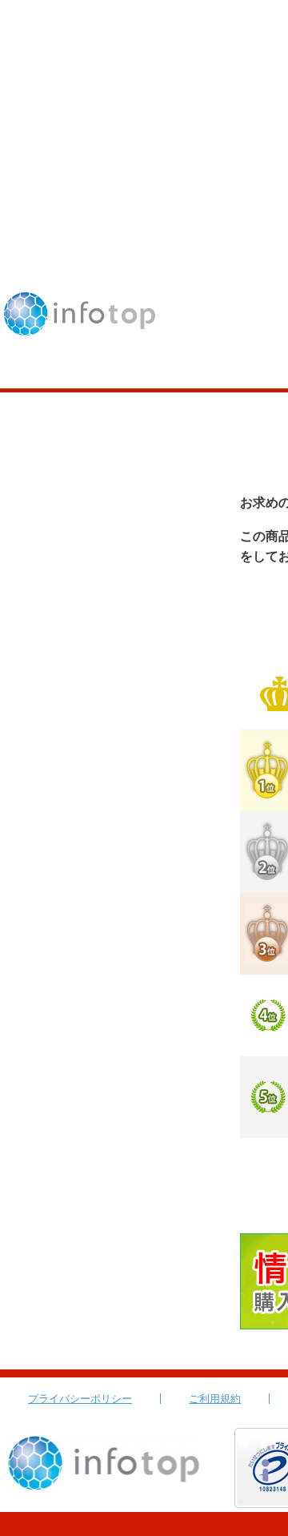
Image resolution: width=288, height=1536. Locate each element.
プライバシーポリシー (80, 1399)
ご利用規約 (215, 1399)
